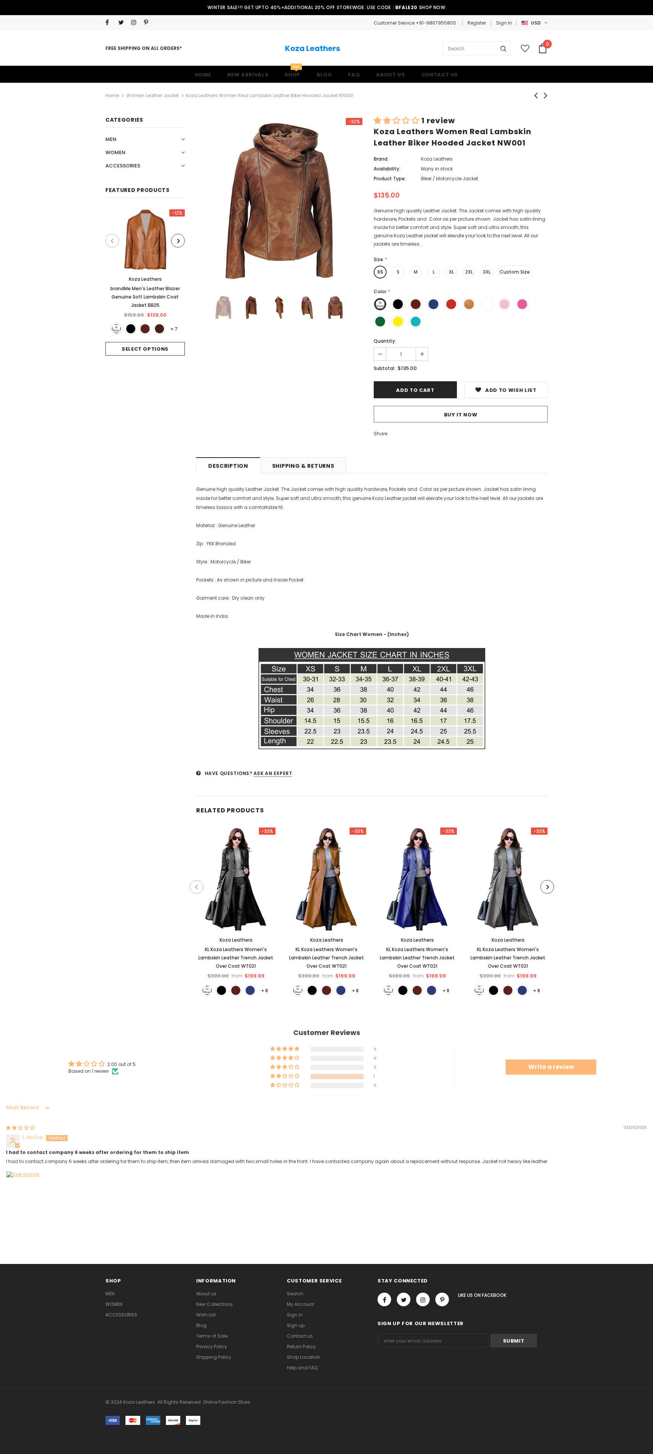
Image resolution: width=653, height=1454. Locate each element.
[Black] (130, 328)
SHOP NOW (432, 7)
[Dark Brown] (159, 328)
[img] (20, 1128)
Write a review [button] (551, 1067)
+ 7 (174, 329)
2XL (469, 272)
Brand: (381, 159)
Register (476, 23)
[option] (145, 282)
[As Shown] (116, 328)
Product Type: (390, 178)
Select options (145, 349)
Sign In (504, 23)
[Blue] (250, 990)
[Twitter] (123, 22)
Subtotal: (384, 368)
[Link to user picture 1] (24, 1189)
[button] (397, 120)
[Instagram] (136, 22)
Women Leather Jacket (152, 95)
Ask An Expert (273, 773)
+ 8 (264, 990)
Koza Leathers (312, 48)
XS (380, 272)
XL (451, 272)
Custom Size (515, 272)
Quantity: (385, 341)
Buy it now (461, 414)
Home (112, 95)
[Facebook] (110, 22)
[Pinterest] (148, 22)
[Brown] (145, 328)
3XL (487, 272)
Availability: (387, 169)
